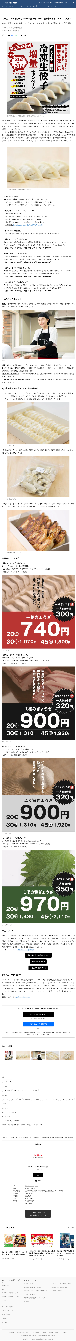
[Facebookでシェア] (12, 35)
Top (3, 6)
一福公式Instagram (38, 961)
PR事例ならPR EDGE (56, 1291)
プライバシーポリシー (22, 1332)
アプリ (26, 6)
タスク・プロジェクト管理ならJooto (61, 1283)
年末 (20, 1099)
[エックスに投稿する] (8, 35)
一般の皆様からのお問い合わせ (46, 1335)
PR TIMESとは (5, 1286)
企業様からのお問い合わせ (28, 1335)
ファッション (52, 6)
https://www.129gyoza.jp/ (26, 950)
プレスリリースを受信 (45, 3)
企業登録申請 (58, 3)
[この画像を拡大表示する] (9, 1055)
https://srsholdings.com (31, 1186)
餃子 (13, 1099)
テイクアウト (47, 1099)
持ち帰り (37, 1099)
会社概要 (12, 1332)
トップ (5, 1137)
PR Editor (26, 1301)
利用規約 (44, 1332)
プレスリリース (13, 1137)
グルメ (63, 1099)
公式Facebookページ (7, 1310)
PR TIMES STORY (28, 1283)
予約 (56, 1099)
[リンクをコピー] (25, 35)
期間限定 (27, 1099)
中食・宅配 (6, 1090)
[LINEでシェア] (16, 35)
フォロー (38, 1175)
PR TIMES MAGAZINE (30, 1294)
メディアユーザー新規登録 (38, 1024)
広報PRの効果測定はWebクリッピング (34, 1298)
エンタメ (32, 6)
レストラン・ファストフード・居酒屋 (25, 1090)
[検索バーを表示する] (73, 2)
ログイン (67, 3)
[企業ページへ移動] (38, 1156)
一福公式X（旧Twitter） (38, 968)
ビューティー (41, 6)
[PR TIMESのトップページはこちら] (11, 2)
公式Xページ (5, 1318)
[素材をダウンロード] (21, 35)
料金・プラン (5, 1289)
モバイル (19, 6)
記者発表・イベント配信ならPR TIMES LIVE (35, 1291)
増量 (4, 1103)
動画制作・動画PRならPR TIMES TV (33, 1287)
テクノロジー (10, 6)
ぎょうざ (6, 1099)
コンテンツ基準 (35, 1332)
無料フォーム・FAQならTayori (59, 1287)
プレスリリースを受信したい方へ (10, 1293)
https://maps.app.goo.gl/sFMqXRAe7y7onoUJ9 (28, 225)
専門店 (71, 1099)
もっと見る (71, 1227)
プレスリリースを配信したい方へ (10, 1296)
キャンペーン (7, 1081)
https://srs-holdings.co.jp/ (22, 997)
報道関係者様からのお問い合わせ (57, 1332)
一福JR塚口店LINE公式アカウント (38, 955)
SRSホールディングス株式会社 (30, 1137)
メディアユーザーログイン (38, 1014)
